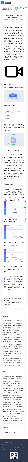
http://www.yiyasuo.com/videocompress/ (14, 87)
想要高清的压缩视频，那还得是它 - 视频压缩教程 (13, 333)
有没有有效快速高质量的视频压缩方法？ (12, 330)
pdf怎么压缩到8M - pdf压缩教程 (10, 416)
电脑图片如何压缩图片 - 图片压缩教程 (12, 381)
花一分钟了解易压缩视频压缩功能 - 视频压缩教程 (13, 340)
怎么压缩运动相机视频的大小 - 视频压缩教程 (13, 328)
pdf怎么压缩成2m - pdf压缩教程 (10, 392)
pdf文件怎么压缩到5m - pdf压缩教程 (11, 413)
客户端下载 (15, 7)
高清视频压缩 (7, 279)
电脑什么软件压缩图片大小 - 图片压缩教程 (13, 388)
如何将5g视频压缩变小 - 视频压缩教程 (12, 349)
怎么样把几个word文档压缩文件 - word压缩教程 (13, 421)
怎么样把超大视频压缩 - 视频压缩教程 (12, 353)
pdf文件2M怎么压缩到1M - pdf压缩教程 (12, 409)
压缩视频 (14, 432)
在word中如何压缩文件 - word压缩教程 (12, 383)
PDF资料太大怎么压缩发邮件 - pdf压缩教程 (13, 411)
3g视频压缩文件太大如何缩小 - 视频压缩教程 (13, 347)
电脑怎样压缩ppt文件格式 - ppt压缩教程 (12, 378)
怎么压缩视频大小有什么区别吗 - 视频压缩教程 (13, 405)
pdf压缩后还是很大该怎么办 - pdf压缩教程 (13, 390)
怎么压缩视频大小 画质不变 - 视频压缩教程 (13, 376)
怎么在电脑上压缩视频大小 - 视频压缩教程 (13, 363)
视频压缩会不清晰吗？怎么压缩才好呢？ (12, 351)
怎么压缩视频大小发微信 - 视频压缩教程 (12, 397)
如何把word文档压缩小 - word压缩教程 (12, 418)
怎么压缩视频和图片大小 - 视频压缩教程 (12, 406)
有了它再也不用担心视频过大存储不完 (12, 358)
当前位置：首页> (6, 8)
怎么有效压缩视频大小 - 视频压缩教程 (12, 365)
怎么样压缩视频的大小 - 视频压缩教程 (12, 341)
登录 (22, 7)
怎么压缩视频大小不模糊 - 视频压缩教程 (12, 337)
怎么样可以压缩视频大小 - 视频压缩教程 (12, 344)
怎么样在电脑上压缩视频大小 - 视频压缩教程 (13, 361)
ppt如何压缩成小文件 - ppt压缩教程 (11, 385)
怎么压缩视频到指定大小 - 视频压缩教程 (12, 320)
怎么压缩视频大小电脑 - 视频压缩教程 (12, 395)
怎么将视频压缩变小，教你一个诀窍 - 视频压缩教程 (13, 356)
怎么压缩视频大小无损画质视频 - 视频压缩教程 (13, 400)
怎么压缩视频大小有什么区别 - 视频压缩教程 (13, 402)
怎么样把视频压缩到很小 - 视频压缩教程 (12, 323)
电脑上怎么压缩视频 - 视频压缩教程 (11, 334)
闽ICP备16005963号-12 (11, 449)
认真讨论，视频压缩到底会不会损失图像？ (13, 325)
